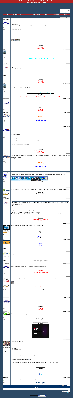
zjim (3, 239)
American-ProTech (27, 225)
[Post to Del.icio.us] (69, 392)
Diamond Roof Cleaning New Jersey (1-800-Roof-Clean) (6, 172)
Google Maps (40, 121)
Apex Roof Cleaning (5, 112)
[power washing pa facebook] (39, 374)
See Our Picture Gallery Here (45, 322)
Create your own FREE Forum (34, 395)
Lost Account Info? (68, 12)
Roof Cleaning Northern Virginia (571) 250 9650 (6, 19)
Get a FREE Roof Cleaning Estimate (37, 322)
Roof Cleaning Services (40, 44)
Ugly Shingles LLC (5, 311)
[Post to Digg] (68, 392)
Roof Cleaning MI (40, 323)
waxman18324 (4, 49)
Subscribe (69, 390)
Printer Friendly (68, 49)
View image (12, 284)
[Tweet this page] (67, 392)
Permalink (64, 49)
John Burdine (4, 187)
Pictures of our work (40, 237)
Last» (60, 385)
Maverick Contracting (5, 377)
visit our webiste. (21, 31)
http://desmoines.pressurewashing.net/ (40, 193)
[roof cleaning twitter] (41, 374)
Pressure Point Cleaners (40, 192)
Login (69, 10)
